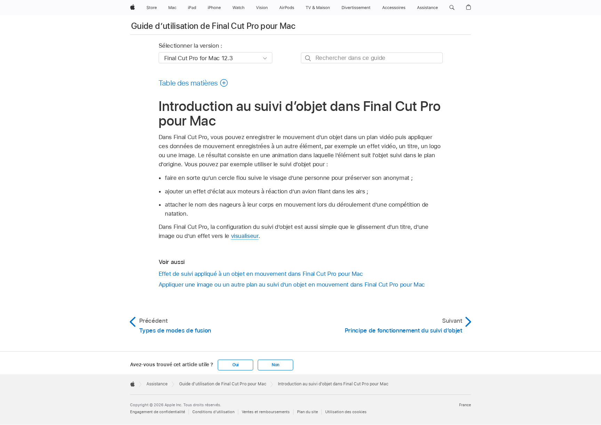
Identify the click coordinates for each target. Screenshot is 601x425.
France (465, 404)
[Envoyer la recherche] (308, 58)
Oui (235, 364)
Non (275, 364)
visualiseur (244, 235)
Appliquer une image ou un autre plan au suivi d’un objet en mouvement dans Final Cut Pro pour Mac (292, 284)
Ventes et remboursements (266, 411)
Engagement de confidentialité (157, 411)
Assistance (157, 384)
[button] (452, 7)
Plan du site (307, 411)
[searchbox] (372, 58)
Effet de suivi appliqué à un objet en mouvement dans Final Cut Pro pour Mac (261, 273)
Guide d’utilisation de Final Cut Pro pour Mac (213, 26)
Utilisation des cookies (346, 411)
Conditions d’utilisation (213, 411)
